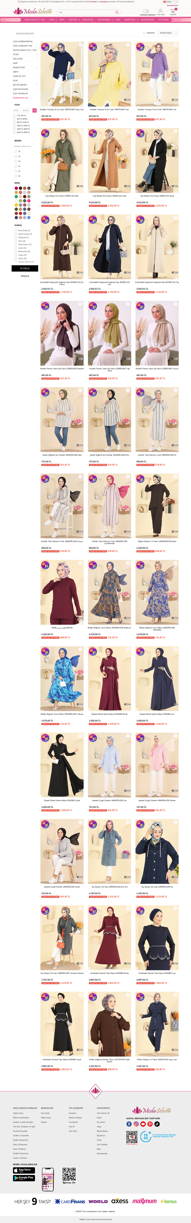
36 (19, 151)
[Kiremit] (17, 214)
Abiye (99, 1127)
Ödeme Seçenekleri (21, 1118)
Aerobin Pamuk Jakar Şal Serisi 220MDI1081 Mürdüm (62, 369)
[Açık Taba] (25, 188)
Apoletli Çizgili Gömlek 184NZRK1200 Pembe (157, 800)
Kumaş (18, 225)
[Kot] (25, 214)
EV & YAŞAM (163, 20)
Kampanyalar (102, 1153)
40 (19, 161)
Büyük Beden (102, 1131)
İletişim (44, 1122)
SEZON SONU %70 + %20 (34, 20)
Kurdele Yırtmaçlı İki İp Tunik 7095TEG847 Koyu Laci (62, 109)
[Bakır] (21, 193)
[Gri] (21, 205)
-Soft (81, 1219)
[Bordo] (25, 197)
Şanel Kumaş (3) (25, 234)
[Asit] (17, 193)
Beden (18, 141)
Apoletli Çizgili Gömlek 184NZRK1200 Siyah (62, 887)
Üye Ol (72, 1127)
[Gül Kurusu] (25, 205)
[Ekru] (17, 201)
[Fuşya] (29, 201)
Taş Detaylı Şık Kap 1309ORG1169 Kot (157, 887)
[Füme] (25, 201)
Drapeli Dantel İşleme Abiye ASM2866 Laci (157, 714)
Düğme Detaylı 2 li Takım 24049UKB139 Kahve (157, 541)
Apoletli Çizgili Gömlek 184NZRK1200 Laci (109, 800)
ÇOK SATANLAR (20, 93)
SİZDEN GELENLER (181, 20)
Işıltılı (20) (22, 258)
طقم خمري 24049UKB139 (61, 628)
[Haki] (17, 209)
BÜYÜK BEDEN (104, 20)
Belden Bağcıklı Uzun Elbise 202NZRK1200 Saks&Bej (157, 629)
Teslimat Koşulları (20, 1131)
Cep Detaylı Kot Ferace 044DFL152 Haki (61, 196)
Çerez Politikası (19, 1149)
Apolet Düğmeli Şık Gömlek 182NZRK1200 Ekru (109, 455)
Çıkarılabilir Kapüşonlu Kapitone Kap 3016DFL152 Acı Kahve (62, 283)
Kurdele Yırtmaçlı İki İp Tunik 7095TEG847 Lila (157, 109)
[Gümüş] (29, 205)
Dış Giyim (101, 1122)
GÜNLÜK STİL (88, 20)
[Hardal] (21, 209)
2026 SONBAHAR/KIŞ (22, 41)
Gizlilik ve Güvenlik (21, 1136)
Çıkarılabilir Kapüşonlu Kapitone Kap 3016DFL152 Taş (157, 282)
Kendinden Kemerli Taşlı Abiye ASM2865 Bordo (109, 973)
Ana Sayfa (45, 1113)
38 (19, 156)
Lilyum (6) (22, 248)
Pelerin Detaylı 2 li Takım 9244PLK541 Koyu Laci (157, 1060)
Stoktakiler (151, 33)
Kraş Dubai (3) (24, 230)
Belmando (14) (24, 251)
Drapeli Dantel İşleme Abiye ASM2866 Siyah (62, 800)
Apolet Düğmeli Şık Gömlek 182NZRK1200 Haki (62, 455)
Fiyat (17, 105)
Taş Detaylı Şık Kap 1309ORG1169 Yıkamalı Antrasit (62, 973)
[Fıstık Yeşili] (21, 201)
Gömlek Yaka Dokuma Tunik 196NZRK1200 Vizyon (62, 541)
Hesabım (72, 1113)
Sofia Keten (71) (24, 244)
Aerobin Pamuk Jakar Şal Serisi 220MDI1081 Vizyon (157, 369)
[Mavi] (29, 218)
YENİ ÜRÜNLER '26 (12, 20)
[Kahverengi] (29, 209)
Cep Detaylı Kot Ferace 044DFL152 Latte (109, 196)
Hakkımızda (46, 1118)
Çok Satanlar (102, 1144)
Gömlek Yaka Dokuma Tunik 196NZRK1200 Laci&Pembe (109, 542)
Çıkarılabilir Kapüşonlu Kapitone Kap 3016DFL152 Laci (109, 283)
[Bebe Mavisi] (25, 193)
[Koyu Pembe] (17, 188)
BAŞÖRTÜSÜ (130, 20)
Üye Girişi (73, 1131)
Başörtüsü (101, 1136)
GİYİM (51, 20)
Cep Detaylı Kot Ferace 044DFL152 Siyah (157, 196)
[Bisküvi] (21, 197)
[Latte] (21, 218)
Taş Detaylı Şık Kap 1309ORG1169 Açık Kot (109, 887)
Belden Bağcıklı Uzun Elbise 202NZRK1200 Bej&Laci (109, 628)
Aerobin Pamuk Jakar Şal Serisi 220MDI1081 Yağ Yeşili (109, 370)
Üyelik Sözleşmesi (20, 1140)
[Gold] (17, 205)
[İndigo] (25, 209)
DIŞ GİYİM (73, 20)
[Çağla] (29, 197)
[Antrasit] (29, 188)
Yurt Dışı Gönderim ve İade (24, 1127)
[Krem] (29, 214)
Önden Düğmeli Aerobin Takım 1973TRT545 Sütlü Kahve (109, 1061)
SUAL (15, 80)
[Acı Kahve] (21, 188)
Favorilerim (73, 1122)
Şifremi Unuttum (75, 1118)
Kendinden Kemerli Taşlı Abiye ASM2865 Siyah (62, 1060)
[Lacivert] (17, 218)
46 (19, 176)
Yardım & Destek (20, 1158)
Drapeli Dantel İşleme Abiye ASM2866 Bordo (109, 714)
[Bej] (29, 193)
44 (19, 171)
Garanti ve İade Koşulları (23, 1122)
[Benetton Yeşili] (17, 197)
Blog (99, 1149)
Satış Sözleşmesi (20, 1144)
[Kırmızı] (21, 214)
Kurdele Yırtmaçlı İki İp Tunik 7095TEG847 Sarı (109, 109)
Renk (17, 183)
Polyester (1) (23, 237)
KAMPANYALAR (20, 98)
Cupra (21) (22, 255)
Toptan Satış (18, 1113)
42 (19, 166)
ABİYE (62, 20)
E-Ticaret (87, 1219)
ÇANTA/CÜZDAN (147, 20)
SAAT (118, 20)
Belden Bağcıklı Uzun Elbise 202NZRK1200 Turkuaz (62, 714)
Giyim (99, 1118)
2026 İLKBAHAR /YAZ (22, 46)
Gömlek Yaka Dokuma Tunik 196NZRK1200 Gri (157, 455)
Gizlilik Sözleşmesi (21, 1153)
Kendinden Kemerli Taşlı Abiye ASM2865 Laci (157, 973)
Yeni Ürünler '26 (103, 1113)
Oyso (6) (21, 241)
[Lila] (25, 218)
